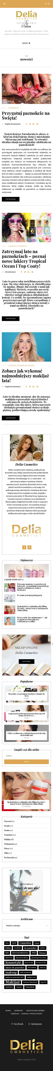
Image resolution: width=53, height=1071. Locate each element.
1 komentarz (10, 272)
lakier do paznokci (14, 967)
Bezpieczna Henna (35, 1011)
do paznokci (30, 948)
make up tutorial (25, 972)
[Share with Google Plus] (33, 124)
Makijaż (30, 366)
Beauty (7, 826)
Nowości (13, 246)
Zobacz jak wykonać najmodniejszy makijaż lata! (25, 375)
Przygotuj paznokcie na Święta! (26, 115)
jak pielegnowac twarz (38, 958)
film (7, 953)
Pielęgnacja (9, 844)
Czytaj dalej (11, 199)
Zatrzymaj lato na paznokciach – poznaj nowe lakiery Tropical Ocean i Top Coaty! (24, 258)
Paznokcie (14, 108)
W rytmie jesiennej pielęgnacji (29, 595)
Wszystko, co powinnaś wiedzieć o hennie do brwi (26, 695)
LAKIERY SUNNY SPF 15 (13, 579)
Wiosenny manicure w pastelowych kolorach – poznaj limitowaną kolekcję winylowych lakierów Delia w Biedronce (33, 587)
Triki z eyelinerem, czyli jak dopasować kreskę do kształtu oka (26, 734)
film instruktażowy (20, 953)
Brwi (14, 943)
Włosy (6, 848)
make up (42, 967)
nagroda (43, 982)
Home (8, 1011)
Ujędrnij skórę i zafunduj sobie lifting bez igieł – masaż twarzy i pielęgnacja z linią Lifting (32, 608)
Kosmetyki (13, 962)
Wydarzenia (26, 806)
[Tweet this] (30, 124)
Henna (26, 698)
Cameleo (25, 943)
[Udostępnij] (26, 124)
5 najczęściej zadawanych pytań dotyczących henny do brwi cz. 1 (26, 714)
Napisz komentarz (13, 124)
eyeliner (42, 948)
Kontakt (18, 1011)
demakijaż (17, 948)
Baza (7, 943)
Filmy (6, 853)
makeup (11, 972)
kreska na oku (41, 962)
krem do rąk (29, 962)
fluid (34, 953)
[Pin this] (37, 124)
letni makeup (32, 967)
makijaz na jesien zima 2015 (14, 977)
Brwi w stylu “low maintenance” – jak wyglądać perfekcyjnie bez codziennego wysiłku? (32, 619)
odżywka (19, 987)
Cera (37, 943)
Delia (8, 948)
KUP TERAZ (27, 661)
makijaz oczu (31, 977)
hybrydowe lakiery (22, 958)
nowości (9, 987)
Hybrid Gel (8, 958)
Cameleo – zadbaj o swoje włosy (26, 1014)
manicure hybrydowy (30, 982)
